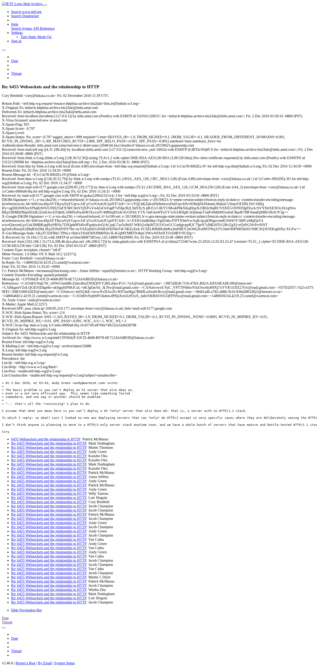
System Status (64, 663)
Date (14, 61)
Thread (16, 73)
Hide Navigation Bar (26, 610)
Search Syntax (21, 28)
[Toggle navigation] (45, 5)
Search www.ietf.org (26, 12)
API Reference (44, 28)
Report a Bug (25, 663)
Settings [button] (17, 33)
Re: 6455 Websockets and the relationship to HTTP (49, 443)
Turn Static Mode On (36, 37)
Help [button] (14, 24)
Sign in (16, 41)
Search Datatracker (25, 16)
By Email (45, 663)
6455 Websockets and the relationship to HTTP (46, 439)
